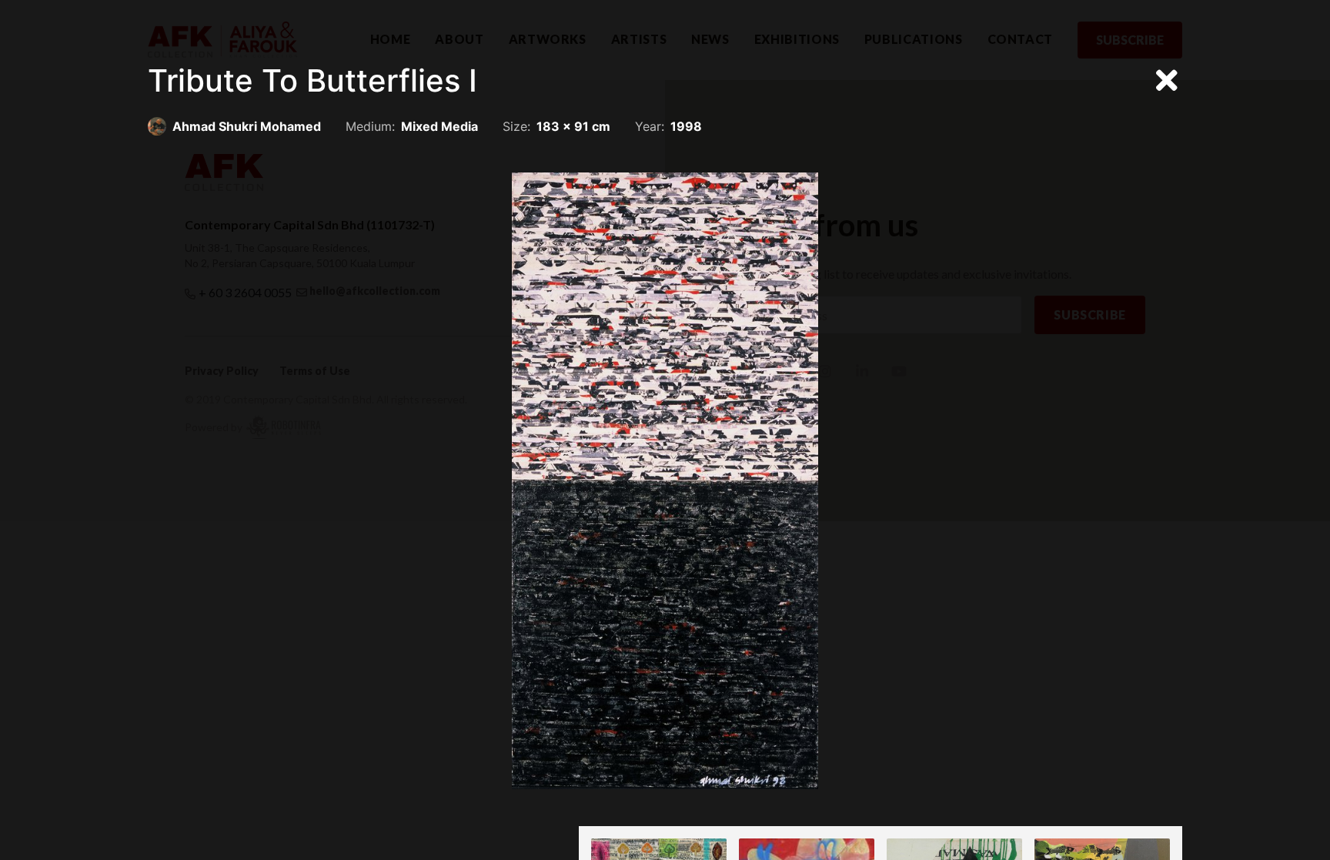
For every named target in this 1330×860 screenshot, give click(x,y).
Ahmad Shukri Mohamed (246, 126)
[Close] (1166, 81)
